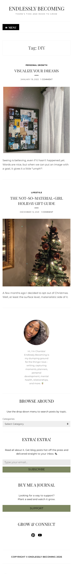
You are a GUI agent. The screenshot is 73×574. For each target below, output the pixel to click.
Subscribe (36, 469)
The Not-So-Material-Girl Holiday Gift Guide (36, 201)
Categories (8, 419)
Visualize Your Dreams (36, 70)
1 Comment (46, 79)
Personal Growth (36, 65)
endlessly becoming (36, 8)
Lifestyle (36, 192)
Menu (12, 27)
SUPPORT (36, 508)
